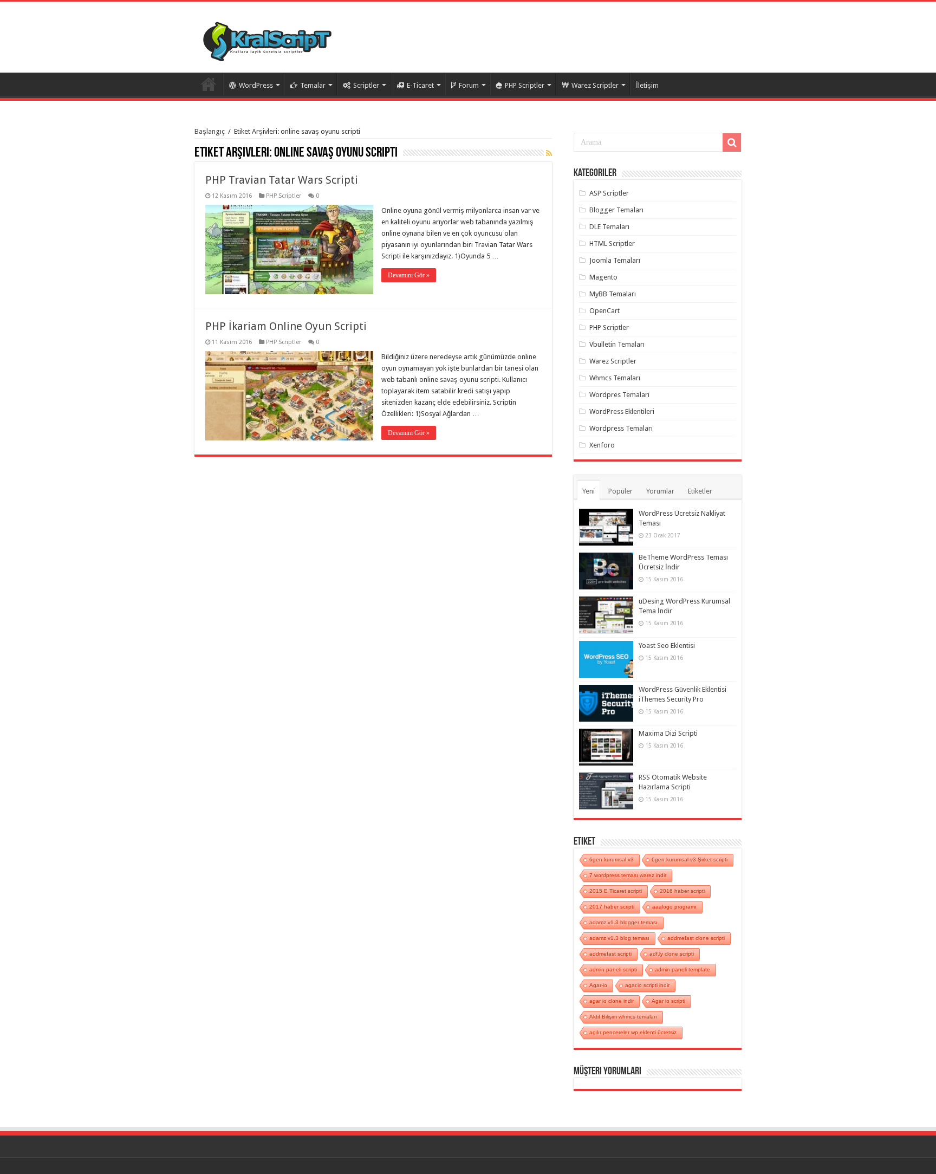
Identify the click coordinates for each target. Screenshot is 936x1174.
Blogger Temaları (616, 210)
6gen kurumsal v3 (611, 859)
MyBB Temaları (612, 294)
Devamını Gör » (409, 275)
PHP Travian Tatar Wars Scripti (281, 179)
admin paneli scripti (613, 969)
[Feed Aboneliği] (549, 153)
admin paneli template (682, 969)
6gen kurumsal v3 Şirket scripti (689, 859)
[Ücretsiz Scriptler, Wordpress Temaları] (267, 39)
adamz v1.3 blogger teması (623, 922)
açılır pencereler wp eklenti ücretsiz (633, 1032)
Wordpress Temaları (621, 428)
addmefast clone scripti (696, 938)
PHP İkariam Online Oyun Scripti (286, 326)
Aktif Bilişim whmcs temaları (623, 1017)
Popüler (620, 491)
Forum (469, 85)
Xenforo (602, 445)
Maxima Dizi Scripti (668, 733)
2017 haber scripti (611, 907)
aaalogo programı (674, 907)
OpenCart (604, 311)
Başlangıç (209, 131)
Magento (603, 277)
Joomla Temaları (614, 260)
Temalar (313, 85)
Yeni (588, 491)
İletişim (647, 85)
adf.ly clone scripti (671, 954)
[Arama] (732, 142)
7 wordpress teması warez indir (627, 875)
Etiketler (700, 491)
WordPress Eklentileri (621, 411)
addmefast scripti (610, 954)
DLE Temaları (609, 227)
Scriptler (366, 85)
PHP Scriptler (524, 85)
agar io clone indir (611, 1001)
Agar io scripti (668, 1001)
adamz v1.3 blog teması (619, 938)
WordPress (256, 85)
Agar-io (598, 985)
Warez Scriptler (595, 85)
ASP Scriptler (609, 193)
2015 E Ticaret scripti (615, 891)
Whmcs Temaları (614, 378)
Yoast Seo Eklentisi (667, 645)
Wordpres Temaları (619, 395)
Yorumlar (660, 491)
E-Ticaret (420, 85)
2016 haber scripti (682, 891)
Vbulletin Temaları (617, 344)
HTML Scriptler (612, 243)
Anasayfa (208, 84)
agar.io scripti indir (647, 985)
